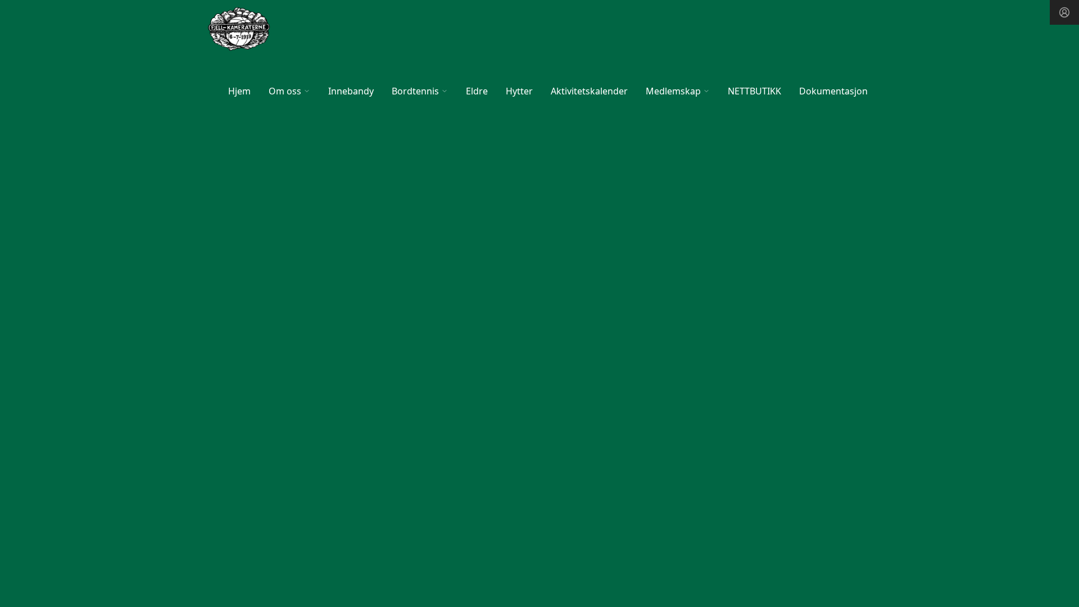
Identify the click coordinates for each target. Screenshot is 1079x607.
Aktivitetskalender (589, 91)
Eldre (477, 91)
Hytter (519, 91)
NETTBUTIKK (754, 91)
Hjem (239, 91)
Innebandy (351, 91)
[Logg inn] (1064, 12)
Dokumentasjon (833, 91)
